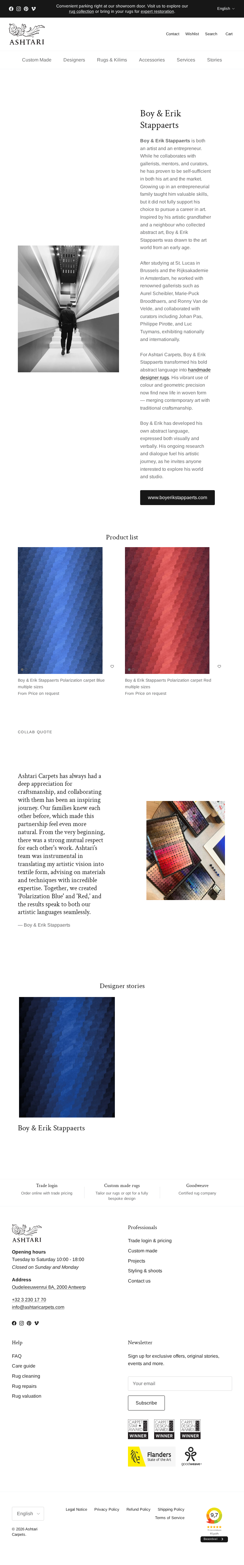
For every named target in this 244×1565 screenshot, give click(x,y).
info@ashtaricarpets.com (38, 1307)
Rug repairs (24, 1386)
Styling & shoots (145, 1270)
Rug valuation (26, 1396)
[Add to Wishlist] (112, 666)
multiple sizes (61, 687)
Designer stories (122, 985)
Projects (136, 1260)
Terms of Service (169, 1517)
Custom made (142, 1250)
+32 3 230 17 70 (29, 1299)
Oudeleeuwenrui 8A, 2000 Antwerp (49, 1287)
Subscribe (146, 1402)
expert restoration (157, 11)
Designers (74, 59)
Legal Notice (76, 1509)
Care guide (23, 1365)
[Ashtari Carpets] (27, 34)
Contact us (139, 1280)
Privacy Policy (106, 1509)
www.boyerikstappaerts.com (177, 497)
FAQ (16, 1356)
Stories (214, 59)
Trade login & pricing (150, 1240)
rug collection (81, 11)
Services (186, 59)
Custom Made (36, 59)
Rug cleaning (26, 1376)
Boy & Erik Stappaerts (51, 1128)
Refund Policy (138, 1509)
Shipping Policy (171, 1509)
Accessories (152, 59)
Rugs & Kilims (112, 59)
